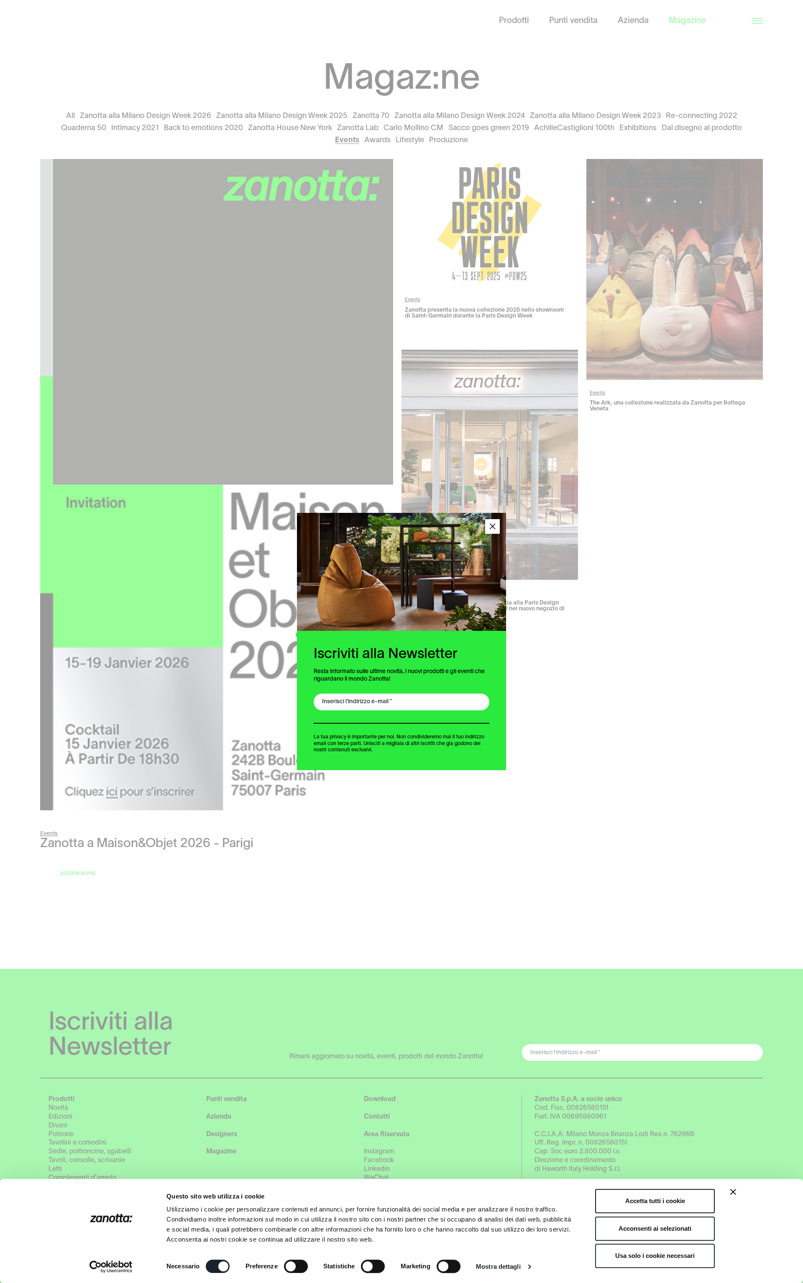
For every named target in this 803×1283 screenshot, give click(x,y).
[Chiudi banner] (733, 1192)
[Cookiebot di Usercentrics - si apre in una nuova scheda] (111, 1266)
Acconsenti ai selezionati (655, 1228)
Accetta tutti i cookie (655, 1200)
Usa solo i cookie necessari (655, 1255)
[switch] (296, 1266)
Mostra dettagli (498, 1266)
